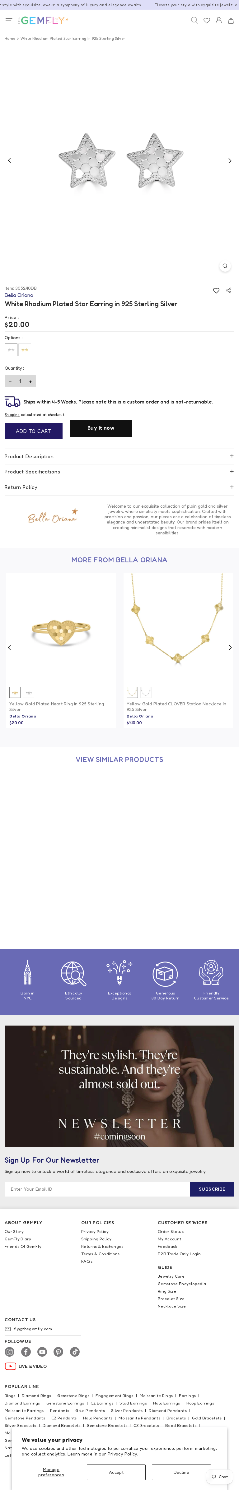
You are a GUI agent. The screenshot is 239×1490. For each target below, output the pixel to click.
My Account (169, 1238)
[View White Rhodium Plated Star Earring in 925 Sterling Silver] (61, 827)
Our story (14, 1231)
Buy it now (100, 428)
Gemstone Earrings (65, 1402)
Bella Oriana (22, 715)
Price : (12, 317)
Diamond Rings (36, 1395)
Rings (10, 1395)
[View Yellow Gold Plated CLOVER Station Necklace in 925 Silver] (178, 628)
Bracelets (176, 1417)
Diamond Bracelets (62, 1425)
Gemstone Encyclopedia (182, 1283)
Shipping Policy (96, 1238)
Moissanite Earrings (24, 1410)
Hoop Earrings (200, 1402)
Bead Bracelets (180, 1425)
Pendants (59, 1410)
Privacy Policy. (123, 1453)
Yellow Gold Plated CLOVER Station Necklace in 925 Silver (177, 706)
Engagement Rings (115, 1395)
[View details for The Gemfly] (39, 20)
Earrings (187, 1395)
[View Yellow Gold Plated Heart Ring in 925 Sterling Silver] (61, 628)
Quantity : (14, 368)
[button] (230, 21)
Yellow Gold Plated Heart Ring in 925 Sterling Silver (56, 706)
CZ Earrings (102, 1402)
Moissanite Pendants (139, 1417)
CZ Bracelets (146, 1425)
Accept (116, 1472)
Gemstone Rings (73, 1395)
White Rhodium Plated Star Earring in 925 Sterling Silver (52, 906)
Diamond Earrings (22, 1402)
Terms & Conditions (100, 1253)
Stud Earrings (133, 1402)
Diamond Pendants (168, 1410)
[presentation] (9, 647)
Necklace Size (172, 1305)
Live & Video (33, 1366)
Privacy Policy (95, 1231)
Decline (181, 1472)
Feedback (167, 1246)
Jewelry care (171, 1276)
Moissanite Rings (156, 1395)
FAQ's (87, 1261)
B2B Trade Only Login (179, 1253)
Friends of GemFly (23, 1246)
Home (10, 38)
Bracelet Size (171, 1298)
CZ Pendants (64, 1417)
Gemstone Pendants (25, 1417)
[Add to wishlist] (216, 290)
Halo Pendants (98, 1417)
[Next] (229, 160)
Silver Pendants (127, 1410)
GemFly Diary (18, 1238)
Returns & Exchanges (102, 1246)
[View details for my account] (218, 24)
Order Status (171, 1231)
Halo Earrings (166, 1402)
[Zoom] (225, 266)
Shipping (12, 414)
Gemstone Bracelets (107, 1425)
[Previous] (9, 160)
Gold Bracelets (207, 1417)
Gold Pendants (90, 1410)
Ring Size (167, 1291)
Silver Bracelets (20, 1425)
